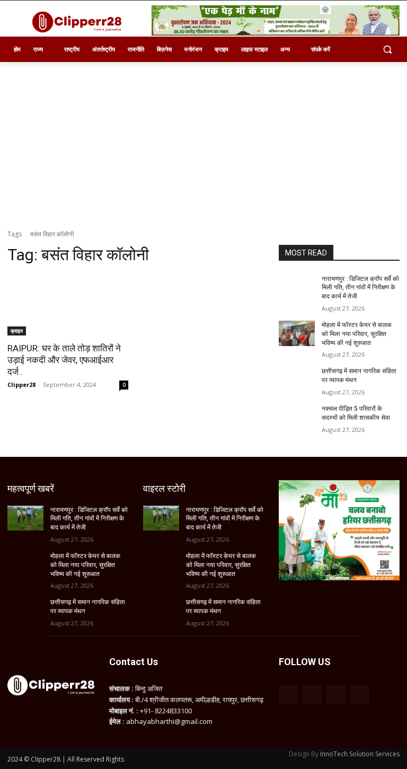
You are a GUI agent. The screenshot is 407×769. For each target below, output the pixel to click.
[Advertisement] (203, 141)
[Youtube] (359, 695)
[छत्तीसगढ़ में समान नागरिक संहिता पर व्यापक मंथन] (297, 379)
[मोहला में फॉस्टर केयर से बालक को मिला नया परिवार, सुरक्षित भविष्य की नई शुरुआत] (297, 333)
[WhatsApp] (335, 695)
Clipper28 (21, 384)
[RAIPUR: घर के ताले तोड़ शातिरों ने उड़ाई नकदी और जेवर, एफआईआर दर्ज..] (67, 305)
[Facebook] (288, 695)
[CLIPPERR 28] (79, 22)
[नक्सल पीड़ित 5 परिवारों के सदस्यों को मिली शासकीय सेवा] (297, 417)
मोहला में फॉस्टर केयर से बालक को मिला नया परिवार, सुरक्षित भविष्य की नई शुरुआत (357, 334)
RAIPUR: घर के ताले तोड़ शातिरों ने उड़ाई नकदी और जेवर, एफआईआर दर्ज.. (64, 360)
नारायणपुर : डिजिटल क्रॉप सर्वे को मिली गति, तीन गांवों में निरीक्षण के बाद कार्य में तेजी (360, 287)
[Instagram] (312, 695)
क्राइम (17, 330)
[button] (387, 49)
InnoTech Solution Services (360, 753)
